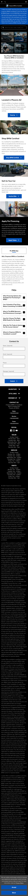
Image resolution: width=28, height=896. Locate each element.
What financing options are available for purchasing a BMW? (12, 297)
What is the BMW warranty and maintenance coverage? (12, 312)
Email (7, 354)
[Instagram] (14, 430)
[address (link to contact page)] (1, 2)
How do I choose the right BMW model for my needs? (12, 319)
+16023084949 (14, 423)
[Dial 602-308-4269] (5, 2)
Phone (4, 362)
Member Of (12, 398)
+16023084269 (14, 413)
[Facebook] (11, 430)
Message (8, 371)
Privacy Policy (20, 883)
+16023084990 (14, 418)
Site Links (13, 393)
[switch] (26, 2)
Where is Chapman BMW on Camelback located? (12, 333)
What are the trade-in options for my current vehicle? (13, 326)
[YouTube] (16, 430)
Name (7, 345)
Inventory (12, 389)
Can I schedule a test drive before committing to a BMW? (13, 305)
